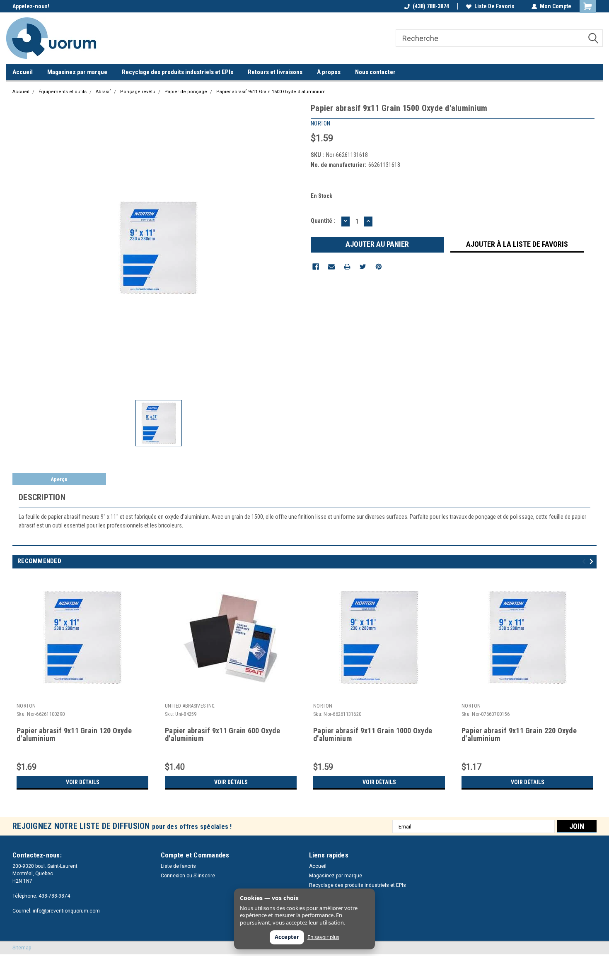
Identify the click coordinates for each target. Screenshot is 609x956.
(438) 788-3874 (431, 6)
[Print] (347, 266)
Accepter (287, 937)
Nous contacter (375, 72)
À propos (329, 72)
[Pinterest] (378, 266)
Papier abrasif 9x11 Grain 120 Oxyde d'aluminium (74, 735)
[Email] (331, 266)
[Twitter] (363, 266)
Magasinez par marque (77, 72)
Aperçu (59, 479)
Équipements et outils (63, 91)
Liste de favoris (494, 6)
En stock (321, 196)
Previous (585, 561)
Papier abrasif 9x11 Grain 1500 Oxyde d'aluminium (271, 91)
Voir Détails (82, 782)
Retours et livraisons (275, 72)
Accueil (22, 72)
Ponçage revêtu (137, 91)
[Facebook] (315, 266)
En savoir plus (323, 937)
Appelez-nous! (30, 6)
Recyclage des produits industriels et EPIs (177, 72)
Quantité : (323, 220)
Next (593, 561)
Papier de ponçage (185, 91)
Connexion (173, 876)
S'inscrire (204, 876)
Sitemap (21, 948)
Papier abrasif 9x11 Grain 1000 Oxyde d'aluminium (372, 735)
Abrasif (103, 91)
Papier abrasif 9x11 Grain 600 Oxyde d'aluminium (222, 735)
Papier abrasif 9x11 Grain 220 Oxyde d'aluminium (519, 735)
